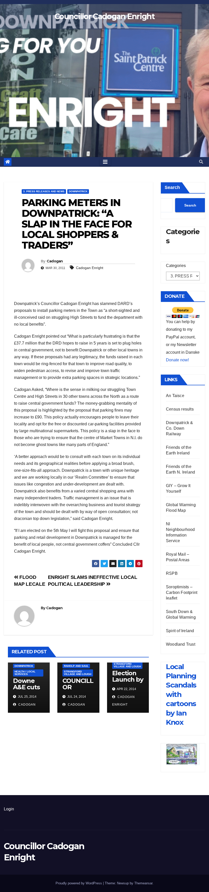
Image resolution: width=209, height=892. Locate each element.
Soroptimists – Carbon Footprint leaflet (181, 592)
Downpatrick (78, 191)
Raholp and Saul (76, 666)
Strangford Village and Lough (77, 673)
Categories (176, 265)
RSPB (172, 573)
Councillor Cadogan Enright (104, 16)
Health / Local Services (25, 673)
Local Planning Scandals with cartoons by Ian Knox (181, 694)
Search (172, 187)
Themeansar (143, 883)
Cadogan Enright (89, 268)
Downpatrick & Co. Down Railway (179, 428)
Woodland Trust (180, 644)
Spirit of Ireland (180, 631)
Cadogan (55, 261)
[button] (201, 162)
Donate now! (177, 360)
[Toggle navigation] (105, 162)
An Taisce (175, 395)
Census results (180, 409)
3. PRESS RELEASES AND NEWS (43, 191)
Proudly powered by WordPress (79, 883)
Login (9, 809)
